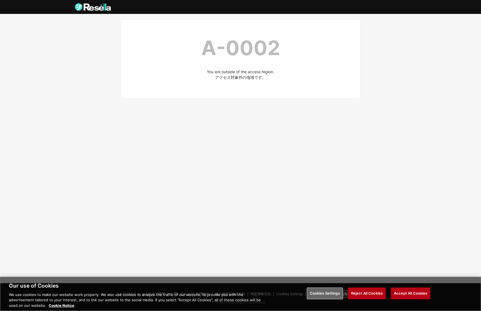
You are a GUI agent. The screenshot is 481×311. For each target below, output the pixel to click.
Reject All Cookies (367, 293)
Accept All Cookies (410, 293)
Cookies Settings (325, 293)
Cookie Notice (61, 305)
